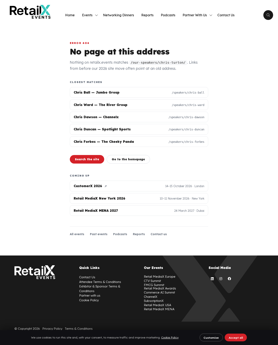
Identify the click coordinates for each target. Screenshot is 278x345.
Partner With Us (195, 15)
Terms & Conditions (79, 329)
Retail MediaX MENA (159, 309)
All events (77, 234)
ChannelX (150, 297)
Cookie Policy (169, 337)
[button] (268, 15)
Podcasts (168, 15)
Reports (147, 15)
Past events (98, 234)
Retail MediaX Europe (159, 276)
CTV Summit (152, 281)
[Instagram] (220, 278)
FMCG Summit (154, 285)
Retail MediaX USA (157, 305)
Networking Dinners (118, 15)
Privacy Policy (52, 329)
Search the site (87, 159)
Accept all (236, 337)
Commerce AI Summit (159, 292)
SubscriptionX (154, 301)
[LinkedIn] (212, 278)
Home (70, 15)
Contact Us (225, 15)
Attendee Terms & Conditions (100, 282)
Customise (211, 337)
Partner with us (89, 295)
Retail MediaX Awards (160, 288)
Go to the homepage (128, 159)
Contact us (159, 234)
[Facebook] (229, 278)
